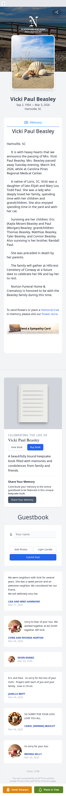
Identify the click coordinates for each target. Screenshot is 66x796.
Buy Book (35, 447)
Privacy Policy (23, 781)
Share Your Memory (22, 499)
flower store (50, 314)
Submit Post (33, 557)
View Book (16, 447)
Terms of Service (42, 781)
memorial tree (50, 310)
